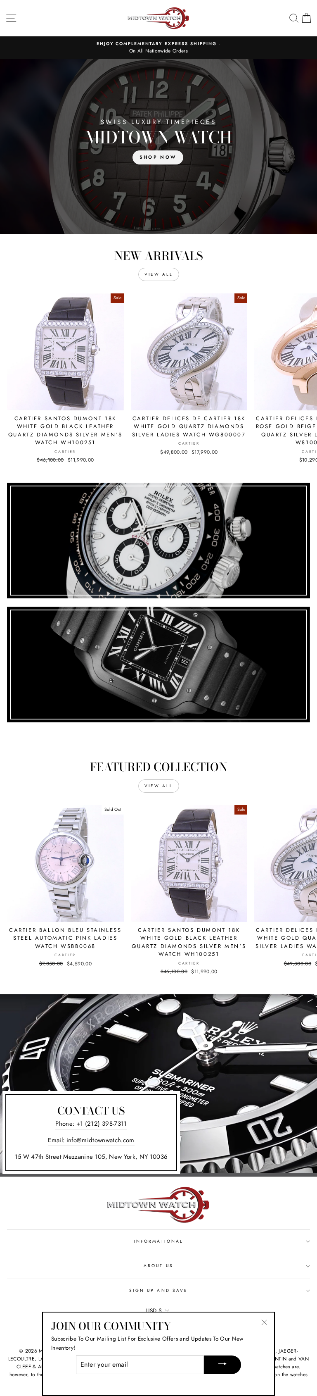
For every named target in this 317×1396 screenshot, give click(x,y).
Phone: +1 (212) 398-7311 (91, 1123)
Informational (158, 1241)
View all (158, 274)
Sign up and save (158, 1290)
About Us (158, 1266)
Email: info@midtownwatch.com (91, 1140)
